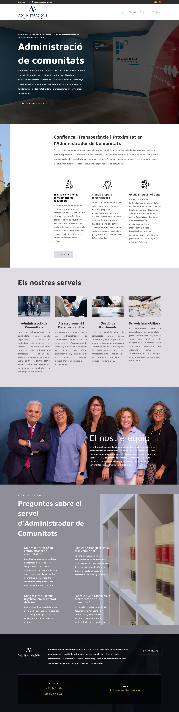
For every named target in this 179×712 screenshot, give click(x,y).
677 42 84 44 (53, 694)
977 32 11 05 (54, 687)
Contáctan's (150, 651)
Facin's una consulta (34, 103)
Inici (123, 12)
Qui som (132, 12)
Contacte (157, 12)
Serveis (143, 12)
